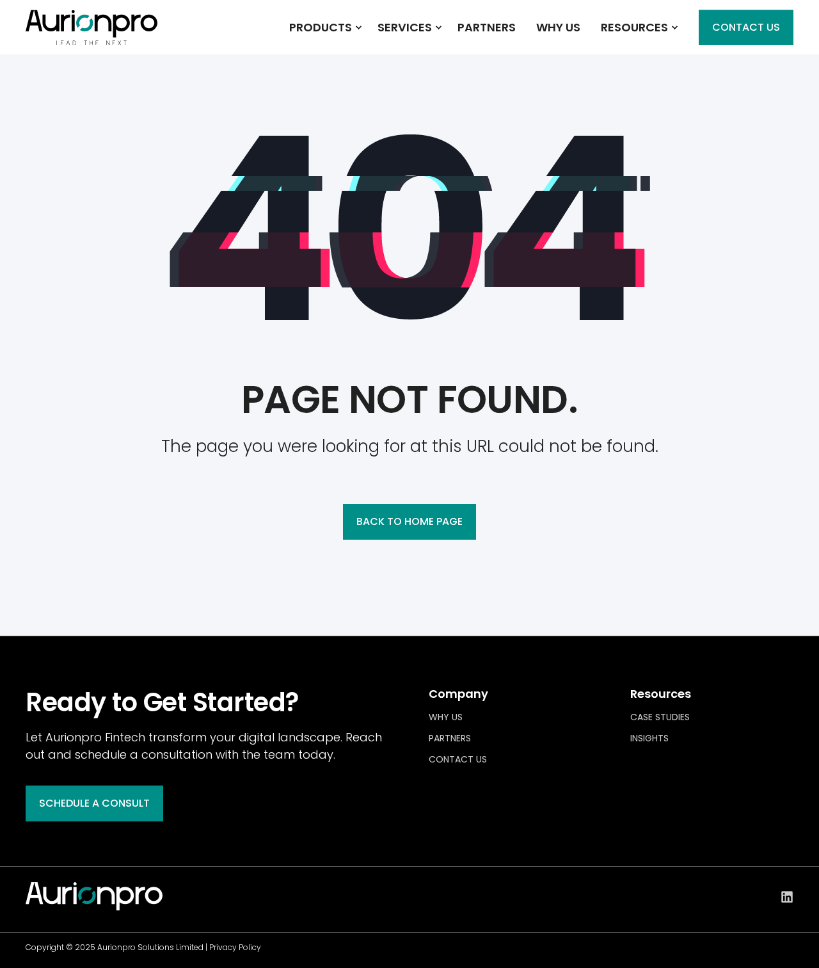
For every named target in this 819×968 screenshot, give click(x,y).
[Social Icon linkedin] (787, 897)
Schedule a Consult (94, 803)
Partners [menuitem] (450, 738)
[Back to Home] (91, 37)
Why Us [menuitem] (446, 717)
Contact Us (746, 27)
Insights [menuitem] (649, 738)
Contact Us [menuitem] (458, 759)
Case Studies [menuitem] (660, 717)
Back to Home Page (409, 521)
